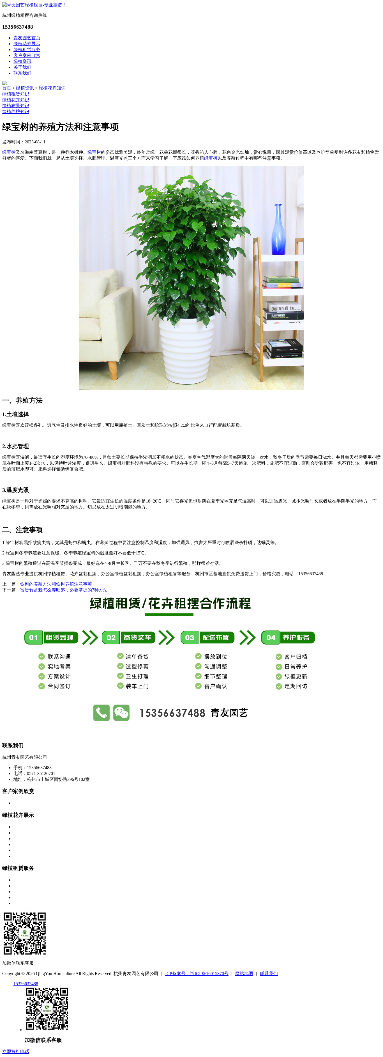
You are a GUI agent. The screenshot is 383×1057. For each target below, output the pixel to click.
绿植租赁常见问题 (31, 903)
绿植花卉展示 (26, 43)
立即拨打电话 (15, 1051)
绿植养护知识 (15, 111)
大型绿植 (22, 838)
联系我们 (22, 73)
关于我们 (22, 67)
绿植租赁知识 (15, 93)
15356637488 (25, 983)
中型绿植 (22, 832)
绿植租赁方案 (26, 879)
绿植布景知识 (15, 105)
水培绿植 (22, 844)
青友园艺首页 (26, 37)
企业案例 (22, 803)
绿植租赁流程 (26, 891)
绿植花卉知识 (52, 88)
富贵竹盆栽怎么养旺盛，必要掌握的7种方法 (64, 590)
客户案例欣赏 (26, 55)
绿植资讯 (22, 61)
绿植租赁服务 (26, 49)
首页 (6, 88)
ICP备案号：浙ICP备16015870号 (197, 973)
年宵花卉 (22, 856)
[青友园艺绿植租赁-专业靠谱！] (34, 5)
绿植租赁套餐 (26, 885)
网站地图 (244, 973)
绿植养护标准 (26, 897)
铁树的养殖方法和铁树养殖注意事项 (56, 584)
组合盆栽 (22, 850)
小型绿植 (22, 826)
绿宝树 (9, 152)
